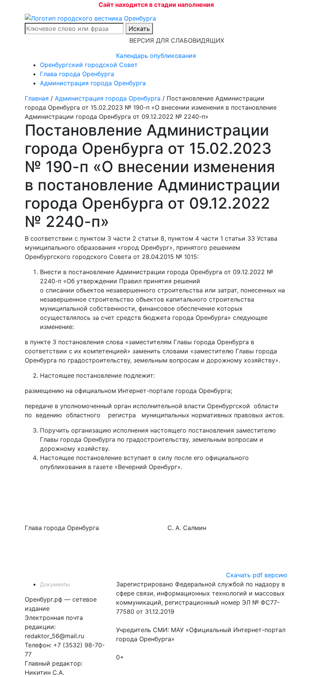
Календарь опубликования (156, 55)
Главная (37, 98)
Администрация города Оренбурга (93, 83)
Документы (55, 584)
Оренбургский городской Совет (89, 65)
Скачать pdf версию (256, 575)
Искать (139, 28)
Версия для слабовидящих (176, 40)
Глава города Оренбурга (77, 74)
